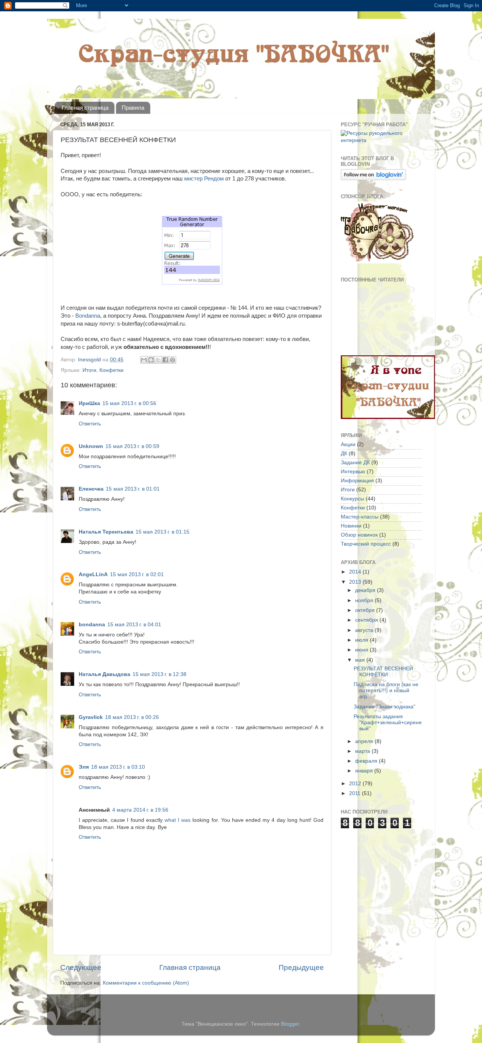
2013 (356, 582)
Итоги (89, 370)
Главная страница (85, 107)
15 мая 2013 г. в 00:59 (132, 446)
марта (363, 751)
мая (360, 660)
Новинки (351, 526)
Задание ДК (355, 462)
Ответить (90, 424)
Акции (348, 444)
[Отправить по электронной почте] (144, 360)
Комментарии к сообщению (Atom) (146, 983)
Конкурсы (352, 499)
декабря (366, 590)
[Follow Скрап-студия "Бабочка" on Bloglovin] (373, 178)
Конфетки (111, 370)
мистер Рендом (204, 179)
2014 (356, 572)
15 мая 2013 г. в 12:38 (159, 674)
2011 (355, 793)
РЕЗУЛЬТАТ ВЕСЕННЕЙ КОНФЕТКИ (383, 671)
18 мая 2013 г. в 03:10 (118, 767)
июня (362, 650)
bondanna (92, 624)
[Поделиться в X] (158, 360)
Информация (357, 480)
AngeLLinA (93, 574)
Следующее (80, 967)
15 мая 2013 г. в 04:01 (134, 624)
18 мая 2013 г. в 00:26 (132, 717)
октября (365, 610)
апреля (365, 741)
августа (365, 630)
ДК (344, 453)
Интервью (353, 471)
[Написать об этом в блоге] (151, 360)
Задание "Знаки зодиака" (384, 707)
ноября (365, 600)
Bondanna (87, 316)
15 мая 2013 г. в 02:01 (137, 574)
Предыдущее (301, 967)
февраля (367, 761)
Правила (133, 107)
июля (362, 640)
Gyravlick (91, 717)
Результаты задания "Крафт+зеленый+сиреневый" (388, 722)
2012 (356, 783)
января (364, 771)
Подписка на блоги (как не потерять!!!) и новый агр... (386, 690)
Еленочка (91, 489)
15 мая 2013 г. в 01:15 (162, 532)
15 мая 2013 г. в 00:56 (129, 403)
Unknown (91, 446)
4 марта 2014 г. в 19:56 (140, 810)
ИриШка (89, 403)
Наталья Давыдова (104, 674)
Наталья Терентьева (106, 532)
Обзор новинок (359, 535)
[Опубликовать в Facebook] (165, 360)
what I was (178, 820)
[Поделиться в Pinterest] (172, 360)
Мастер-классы (359, 517)
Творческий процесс (366, 544)
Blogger (290, 1024)
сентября (367, 620)
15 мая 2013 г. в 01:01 (133, 489)
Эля (84, 767)
